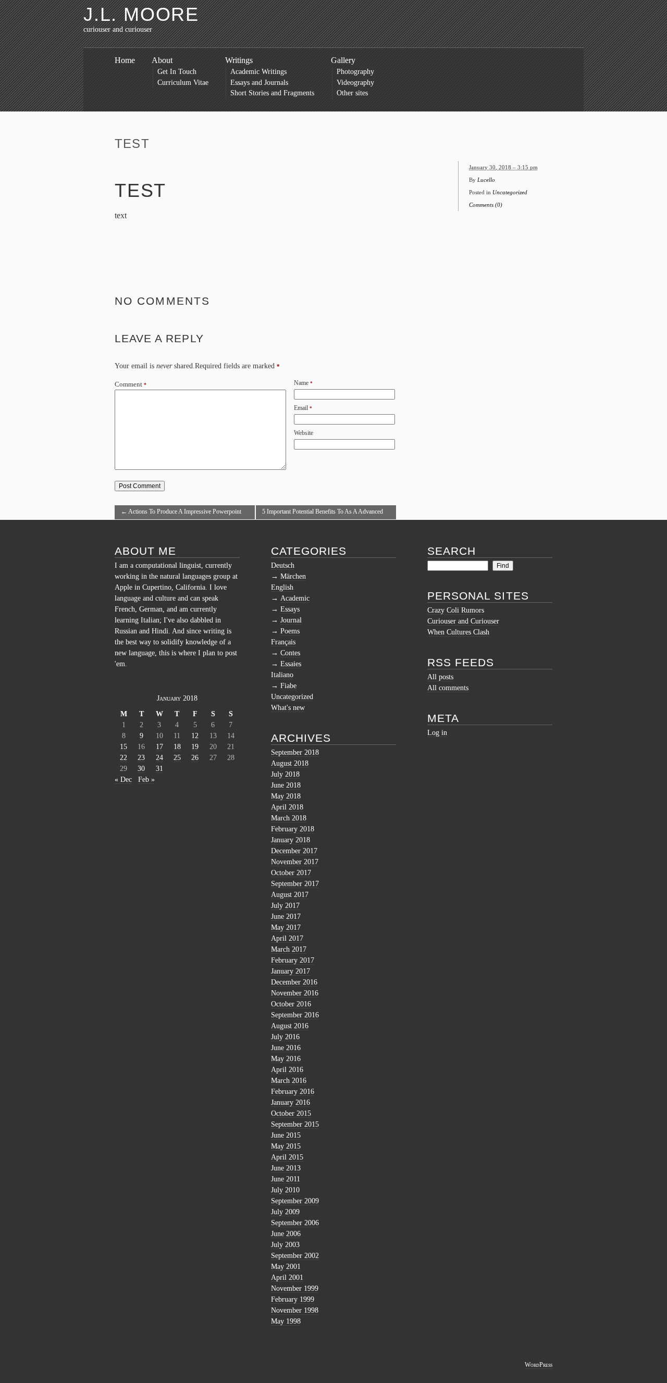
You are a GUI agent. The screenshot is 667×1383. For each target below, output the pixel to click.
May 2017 (286, 927)
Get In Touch (176, 72)
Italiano (282, 675)
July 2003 (285, 1245)
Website (303, 433)
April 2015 (287, 1157)
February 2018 (292, 829)
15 (123, 747)
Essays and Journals (259, 82)
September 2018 (295, 752)
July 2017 (285, 905)
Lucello (486, 180)
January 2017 (290, 971)
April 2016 (287, 1070)
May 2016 (286, 1059)
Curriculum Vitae (182, 82)
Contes (290, 653)
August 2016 (289, 1026)
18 (177, 747)
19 (195, 747)
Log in (437, 733)
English (282, 587)
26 (195, 758)
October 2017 (291, 873)
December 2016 (294, 982)
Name (301, 383)
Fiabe (288, 686)
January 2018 (290, 840)
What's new (288, 708)
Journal (291, 620)
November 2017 (294, 862)
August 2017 (289, 895)
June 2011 (285, 1179)
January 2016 (290, 1102)
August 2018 (289, 763)
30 (141, 769)
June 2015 (286, 1135)
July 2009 (285, 1212)
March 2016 (288, 1081)
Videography (355, 82)
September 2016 (295, 1015)
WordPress (538, 1364)
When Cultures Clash (458, 632)
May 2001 (286, 1266)
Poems (290, 631)
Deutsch (282, 565)
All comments (447, 688)
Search (451, 551)
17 (159, 747)
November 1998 (294, 1310)
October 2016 (291, 1004)
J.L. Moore (141, 14)
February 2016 (292, 1091)
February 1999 (292, 1299)
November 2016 (294, 993)
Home (125, 60)
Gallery (343, 60)
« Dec (123, 779)
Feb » (146, 779)
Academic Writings (258, 72)
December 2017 (294, 851)
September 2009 (295, 1201)
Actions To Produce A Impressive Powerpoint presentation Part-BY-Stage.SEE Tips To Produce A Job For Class (184, 513)
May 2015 (286, 1146)
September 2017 (295, 884)
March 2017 (288, 949)
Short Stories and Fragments (272, 93)
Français (283, 642)
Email (301, 408)
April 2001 (287, 1277)
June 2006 (286, 1234)
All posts (440, 677)
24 (159, 758)
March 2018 (288, 818)
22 (123, 758)
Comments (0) (485, 205)
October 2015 (291, 1113)
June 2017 (286, 916)
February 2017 (292, 960)
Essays (290, 609)
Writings (239, 60)
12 (195, 736)
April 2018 (287, 807)
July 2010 (285, 1190)
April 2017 (287, 938)
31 (159, 769)
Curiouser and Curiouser (463, 621)
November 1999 (294, 1288)
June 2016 (286, 1048)
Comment (130, 384)
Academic (295, 598)
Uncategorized (509, 192)
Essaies (290, 664)
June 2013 (286, 1168)
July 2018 (285, 774)
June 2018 (286, 785)
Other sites (352, 93)
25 (177, 758)
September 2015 (295, 1124)
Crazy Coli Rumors (455, 610)
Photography (355, 72)
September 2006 (295, 1223)
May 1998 (286, 1321)
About (162, 60)
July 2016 (285, 1037)
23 (141, 758)
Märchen (293, 576)
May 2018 (286, 796)
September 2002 (295, 1256)
